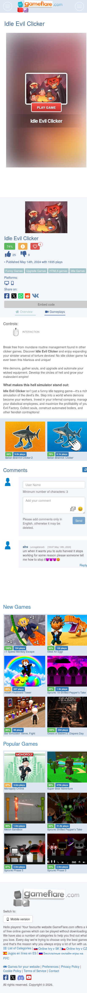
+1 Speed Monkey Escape (19, 651)
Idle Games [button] (78, 271)
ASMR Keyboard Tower (17, 692)
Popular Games (20, 743)
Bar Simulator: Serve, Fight (19, 733)
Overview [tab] (26, 311)
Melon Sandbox (13, 829)
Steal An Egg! (55, 651)
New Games (17, 606)
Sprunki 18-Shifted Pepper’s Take (66, 692)
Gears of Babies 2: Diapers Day (65, 733)
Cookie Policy (12, 971)
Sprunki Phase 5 (13, 870)
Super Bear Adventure (60, 788)
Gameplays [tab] (57, 311)
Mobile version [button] (20, 919)
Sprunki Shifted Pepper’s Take (64, 829)
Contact (54, 971)
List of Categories (19, 948)
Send (78, 520)
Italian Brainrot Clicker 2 (19, 458)
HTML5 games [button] (58, 271)
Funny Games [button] (14, 271)
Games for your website (24, 966)
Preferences (50, 966)
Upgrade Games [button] (36, 271)
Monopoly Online (14, 788)
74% (10, 246)
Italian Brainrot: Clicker (60, 458)
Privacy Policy (70, 966)
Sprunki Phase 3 (56, 870)
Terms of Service (35, 971)
